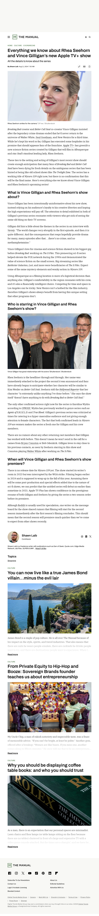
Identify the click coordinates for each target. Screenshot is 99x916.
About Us (53, 880)
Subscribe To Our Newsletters (19, 880)
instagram (82, 536)
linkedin (86, 536)
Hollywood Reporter (69, 389)
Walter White (34, 451)
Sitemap (24, 901)
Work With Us (43, 897)
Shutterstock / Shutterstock (60, 371)
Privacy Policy (85, 897)
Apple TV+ (68, 145)
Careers (33, 897)
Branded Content (14, 891)
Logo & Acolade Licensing (17, 887)
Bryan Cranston (30, 443)
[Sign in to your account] (86, 37)
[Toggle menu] (9, 37)
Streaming (12, 560)
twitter (90, 536)
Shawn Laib (14, 66)
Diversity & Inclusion (58, 897)
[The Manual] (26, 37)
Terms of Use (72, 897)
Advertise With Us (57, 887)
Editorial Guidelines (57, 884)
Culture (11, 568)
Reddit (21, 505)
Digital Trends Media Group (17, 897)
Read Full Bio (40, 549)
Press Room (13, 901)
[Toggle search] (89, 37)
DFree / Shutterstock (46, 123)
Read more (13, 654)
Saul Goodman (44, 137)
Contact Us (12, 884)
